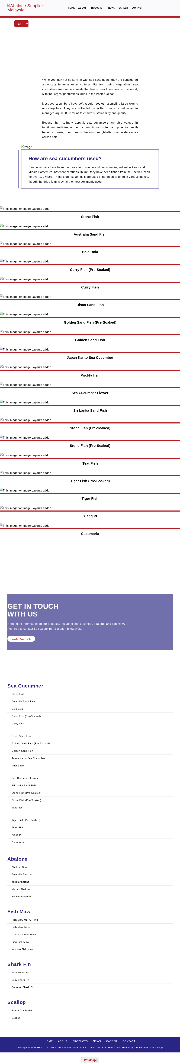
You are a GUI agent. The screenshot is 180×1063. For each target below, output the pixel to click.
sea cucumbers (99, 79)
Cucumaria (18, 842)
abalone (99, 623)
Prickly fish (18, 765)
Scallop (15, 1017)
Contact (137, 8)
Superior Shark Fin (22, 987)
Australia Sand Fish (23, 701)
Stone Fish (18, 694)
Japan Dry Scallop (22, 1010)
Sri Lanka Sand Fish (23, 785)
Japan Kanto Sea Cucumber (28, 758)
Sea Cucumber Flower (24, 778)
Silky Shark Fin (20, 979)
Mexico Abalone (21, 889)
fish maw (118, 623)
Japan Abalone (20, 881)
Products (96, 8)
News (111, 8)
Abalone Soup (19, 867)
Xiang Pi (16, 834)
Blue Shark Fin (20, 972)
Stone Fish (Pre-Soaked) (26, 792)
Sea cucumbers (38, 167)
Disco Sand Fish (21, 736)
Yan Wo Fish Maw (22, 949)
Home (71, 8)
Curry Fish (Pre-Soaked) (26, 716)
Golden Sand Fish (22, 750)
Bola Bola (17, 708)
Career (123, 8)
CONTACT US (21, 638)
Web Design (156, 1047)
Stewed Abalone (21, 896)
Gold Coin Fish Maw (23, 934)
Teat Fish (17, 807)
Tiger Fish (17, 827)
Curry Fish (17, 723)
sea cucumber (83, 623)
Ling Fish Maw (20, 941)
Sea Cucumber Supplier (50, 628)
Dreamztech (141, 1047)
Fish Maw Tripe (20, 927)
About (82, 8)
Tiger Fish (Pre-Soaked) (25, 820)
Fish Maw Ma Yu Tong (24, 919)
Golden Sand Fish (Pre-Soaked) (30, 743)
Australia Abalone (22, 874)
